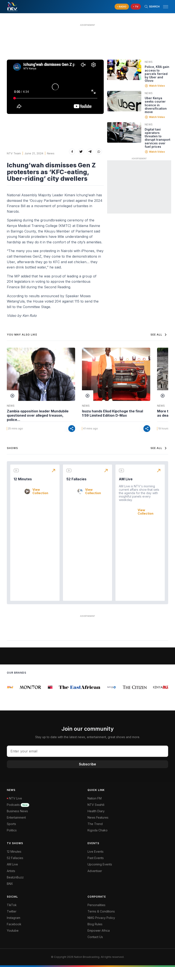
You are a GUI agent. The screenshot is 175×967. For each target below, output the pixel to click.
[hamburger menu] (165, 6)
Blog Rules (95, 924)
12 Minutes (23, 479)
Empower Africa (99, 930)
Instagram (13, 918)
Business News (17, 811)
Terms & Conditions (101, 911)
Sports (11, 824)
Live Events (96, 851)
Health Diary (96, 811)
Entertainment (16, 817)
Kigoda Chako (98, 830)
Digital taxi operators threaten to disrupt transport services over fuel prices (157, 138)
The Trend (95, 824)
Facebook (14, 924)
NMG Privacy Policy (101, 918)
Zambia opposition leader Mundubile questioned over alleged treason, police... (38, 415)
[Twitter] (81, 152)
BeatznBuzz (15, 877)
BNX (10, 883)
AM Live (126, 479)
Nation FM (95, 798)
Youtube (13, 930)
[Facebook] (72, 152)
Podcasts (17, 804)
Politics (12, 830)
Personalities (96, 905)
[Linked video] (124, 70)
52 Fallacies (76, 479)
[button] (164, 6)
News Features (98, 817)
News (50, 153)
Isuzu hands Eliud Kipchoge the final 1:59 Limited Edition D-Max (112, 413)
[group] (9, 687)
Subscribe (87, 764)
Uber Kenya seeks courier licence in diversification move (156, 104)
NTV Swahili (96, 804)
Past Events (96, 858)
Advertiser (95, 871)
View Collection (40, 491)
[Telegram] (90, 152)
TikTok (12, 905)
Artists (11, 871)
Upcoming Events (100, 864)
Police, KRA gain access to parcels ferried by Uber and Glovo (157, 73)
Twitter (11, 911)
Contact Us (95, 937)
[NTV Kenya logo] (12, 6)
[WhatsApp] (99, 152)
